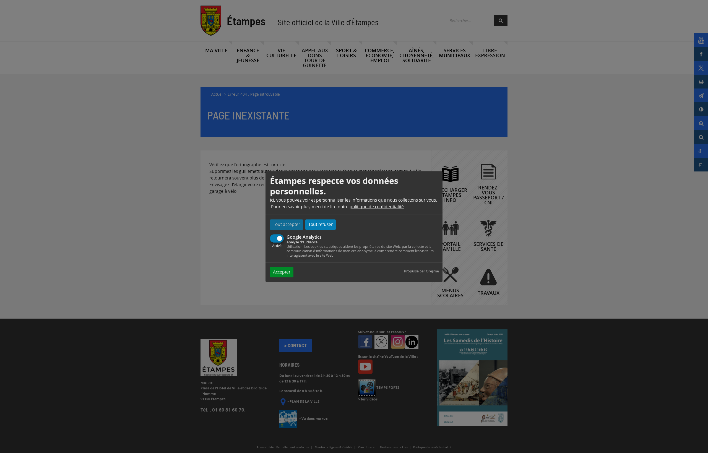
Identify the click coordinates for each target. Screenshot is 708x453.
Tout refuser (320, 224)
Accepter (281, 272)
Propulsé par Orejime (421, 271)
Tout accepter (286, 224)
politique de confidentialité (377, 207)
